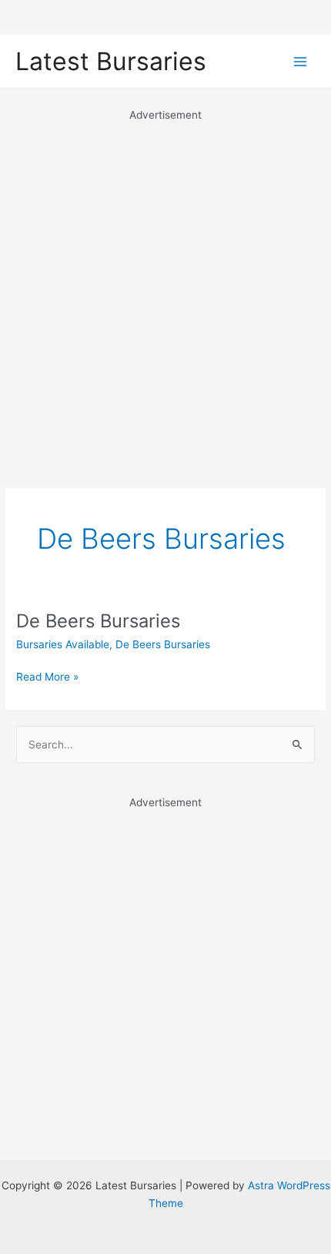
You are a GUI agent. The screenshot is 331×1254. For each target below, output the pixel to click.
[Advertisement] (165, 289)
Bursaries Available (62, 644)
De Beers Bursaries (98, 621)
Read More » (47, 678)
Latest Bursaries (110, 61)
